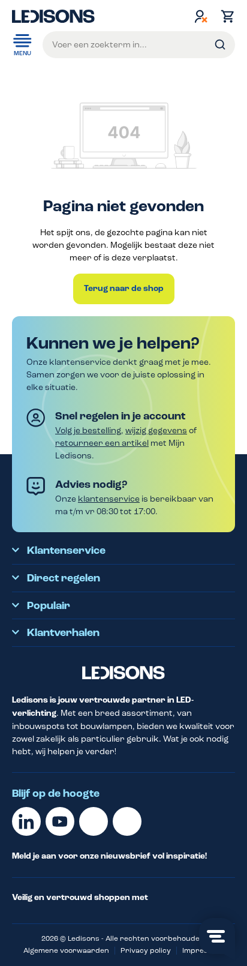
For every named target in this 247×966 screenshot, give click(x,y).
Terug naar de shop (124, 288)
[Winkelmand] (225, 16)
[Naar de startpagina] (53, 16)
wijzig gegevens (156, 430)
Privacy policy (146, 950)
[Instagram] (127, 821)
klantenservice (109, 499)
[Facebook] (93, 821)
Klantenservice (66, 550)
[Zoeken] (220, 44)
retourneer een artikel (102, 443)
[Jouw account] (201, 16)
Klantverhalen (63, 633)
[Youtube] (60, 821)
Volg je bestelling (88, 430)
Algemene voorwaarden (66, 950)
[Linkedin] (26, 821)
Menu (22, 53)
